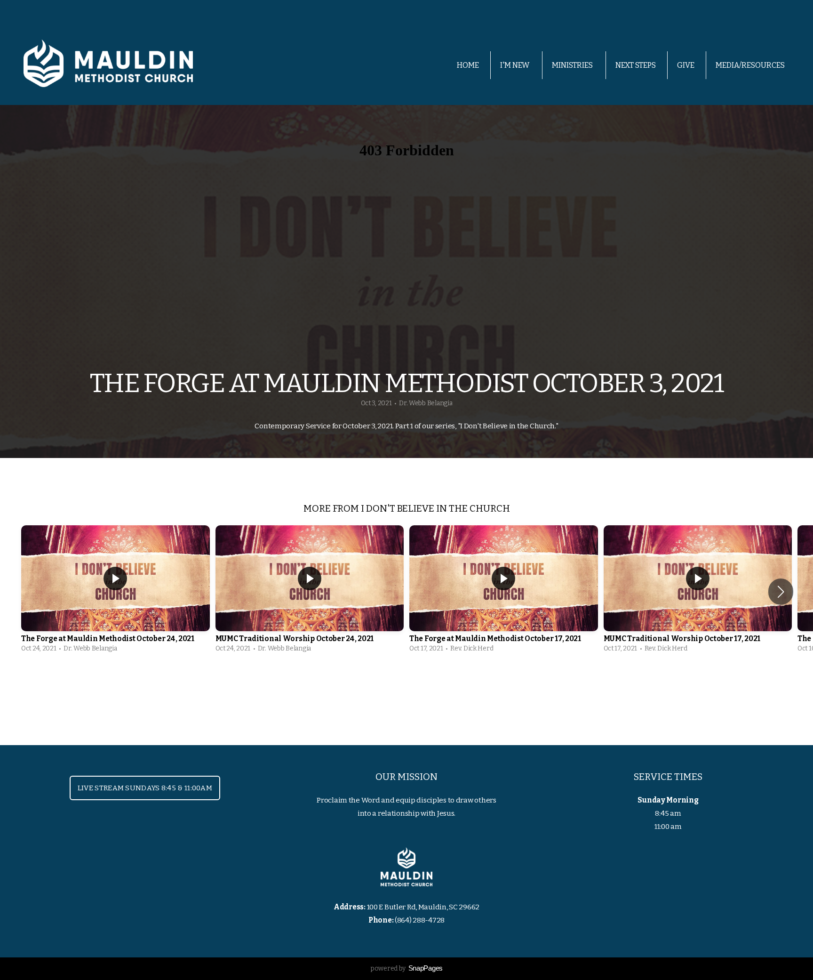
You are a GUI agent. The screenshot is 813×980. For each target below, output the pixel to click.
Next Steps (635, 65)
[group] (115, 591)
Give (685, 65)
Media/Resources (751, 65)
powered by (406, 968)
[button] (780, 591)
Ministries (573, 65)
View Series (406, 684)
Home (468, 65)
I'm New (515, 65)
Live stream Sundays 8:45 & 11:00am (145, 788)
